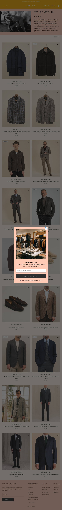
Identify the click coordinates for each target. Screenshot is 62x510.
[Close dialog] (46, 228)
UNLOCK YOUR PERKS (31, 276)
